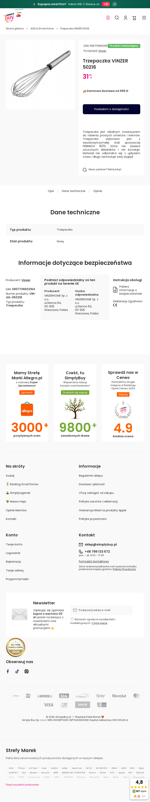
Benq (126, 777)
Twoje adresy (15, 570)
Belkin (116, 777)
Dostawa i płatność (92, 484)
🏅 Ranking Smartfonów (22, 484)
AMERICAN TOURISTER (73, 772)
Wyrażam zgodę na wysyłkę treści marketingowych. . (92, 621)
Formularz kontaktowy (94, 561)
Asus (11, 777)
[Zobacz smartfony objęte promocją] (114, 4)
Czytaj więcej (99, 623)
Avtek (47, 777)
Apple (122, 772)
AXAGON (68, 777)
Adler (65, 768)
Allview (33, 772)
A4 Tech (33, 768)
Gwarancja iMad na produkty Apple (102, 510)
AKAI (123, 768)
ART (130, 772)
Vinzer (102, 51)
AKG (132, 768)
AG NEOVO (101, 768)
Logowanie (13, 553)
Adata (54, 768)
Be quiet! (94, 777)
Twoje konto (14, 544)
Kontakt (11, 519)
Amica (92, 772)
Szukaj (10, 476)
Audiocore (33, 777)
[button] (134, 17)
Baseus (81, 777)
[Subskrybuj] (127, 610)
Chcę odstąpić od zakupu (96, 493)
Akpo (141, 768)
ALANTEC (13, 772)
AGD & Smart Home (42, 28)
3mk (11, 768)
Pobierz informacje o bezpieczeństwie (130, 290)
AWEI (56, 777)
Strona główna (15, 28)
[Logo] (9, 17)
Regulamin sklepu (91, 476)
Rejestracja (13, 562)
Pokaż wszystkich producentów (22, 784)
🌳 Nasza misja (16, 501)
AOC (112, 772)
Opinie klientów (16, 510)
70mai (21, 768)
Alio (24, 772)
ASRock (140, 772)
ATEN (21, 777)
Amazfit (45, 772)
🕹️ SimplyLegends (18, 493)
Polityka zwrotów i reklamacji (98, 501)
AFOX (89, 768)
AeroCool (77, 768)
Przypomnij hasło (17, 579)
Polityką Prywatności (124, 569)
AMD (55, 772)
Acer (44, 768)
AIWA (114, 768)
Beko (106, 777)
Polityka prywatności (93, 519)
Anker (103, 772)
